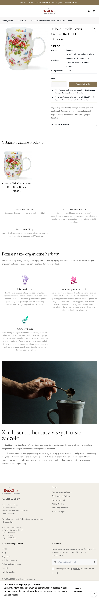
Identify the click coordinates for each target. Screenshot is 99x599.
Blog (4, 552)
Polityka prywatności (10, 560)
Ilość (53, 78)
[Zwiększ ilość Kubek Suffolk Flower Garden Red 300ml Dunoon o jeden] (64, 84)
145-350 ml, (71, 54)
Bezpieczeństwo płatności (62, 492)
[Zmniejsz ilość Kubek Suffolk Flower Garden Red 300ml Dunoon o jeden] (54, 84)
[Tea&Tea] (50, 11)
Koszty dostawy (58, 503)
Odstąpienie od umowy (11, 564)
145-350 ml (22, 20)
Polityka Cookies (8, 571)
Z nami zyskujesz (58, 511)
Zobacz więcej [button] (11, 595)
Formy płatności (58, 500)
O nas (4, 548)
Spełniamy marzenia (60, 507)
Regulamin (6, 556)
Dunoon (69, 50)
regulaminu (75, 568)
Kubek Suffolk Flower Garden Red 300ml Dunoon (17, 185)
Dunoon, (69, 58)
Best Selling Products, (86, 54)
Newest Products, (82, 62)
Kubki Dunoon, (80, 58)
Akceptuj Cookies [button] (90, 589)
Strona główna (7, 20)
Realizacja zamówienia (61, 496)
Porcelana (70, 66)
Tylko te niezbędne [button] (78, 589)
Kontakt (5, 568)
